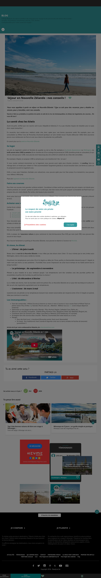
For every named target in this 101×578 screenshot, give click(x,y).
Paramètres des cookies (36, 225)
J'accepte (70, 225)
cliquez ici (60, 218)
